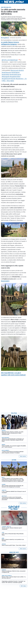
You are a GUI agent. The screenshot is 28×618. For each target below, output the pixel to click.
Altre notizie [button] (23, 456)
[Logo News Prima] (14, 1)
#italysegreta (6, 76)
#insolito (12, 78)
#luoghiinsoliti (6, 78)
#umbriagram (16, 72)
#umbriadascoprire (15, 74)
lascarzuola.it (5, 281)
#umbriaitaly (5, 74)
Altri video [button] (23, 586)
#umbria (21, 70)
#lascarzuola (14, 70)
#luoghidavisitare (15, 76)
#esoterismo (19, 78)
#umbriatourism (6, 72)
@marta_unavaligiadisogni (10, 60)
